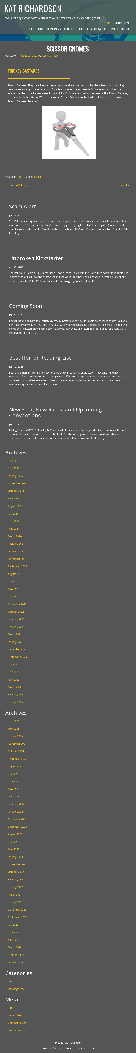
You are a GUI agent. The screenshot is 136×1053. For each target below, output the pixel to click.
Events (114, 28)
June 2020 (13, 672)
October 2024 (16, 491)
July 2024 (13, 513)
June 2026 (13, 460)
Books (40, 28)
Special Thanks (86, 1048)
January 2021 (15, 642)
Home (31, 28)
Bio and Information (96, 28)
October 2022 (16, 611)
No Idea (126, 185)
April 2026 (13, 468)
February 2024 (16, 543)
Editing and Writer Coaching (60, 28)
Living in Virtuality (16, 185)
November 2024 (17, 483)
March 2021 (15, 634)
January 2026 (15, 476)
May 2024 (13, 528)
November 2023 (17, 558)
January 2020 (15, 702)
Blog (80, 28)
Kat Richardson (33, 8)
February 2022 (16, 619)
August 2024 (15, 506)
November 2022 (17, 604)
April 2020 (13, 679)
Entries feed (15, 1015)
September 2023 (17, 566)
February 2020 (16, 694)
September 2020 (17, 656)
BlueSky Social (122, 22)
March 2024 (15, 536)
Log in (11, 1007)
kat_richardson (50, 55)
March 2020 (15, 687)
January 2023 (15, 596)
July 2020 (13, 664)
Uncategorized (16, 989)
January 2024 (15, 551)
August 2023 (15, 574)
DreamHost (65, 1048)
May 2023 (13, 589)
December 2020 (17, 649)
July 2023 (13, 581)
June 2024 (13, 521)
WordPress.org (16, 1030)
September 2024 (17, 498)
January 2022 (15, 626)
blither (37, 176)
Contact (125, 28)
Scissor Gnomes (68, 48)
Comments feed (17, 1023)
